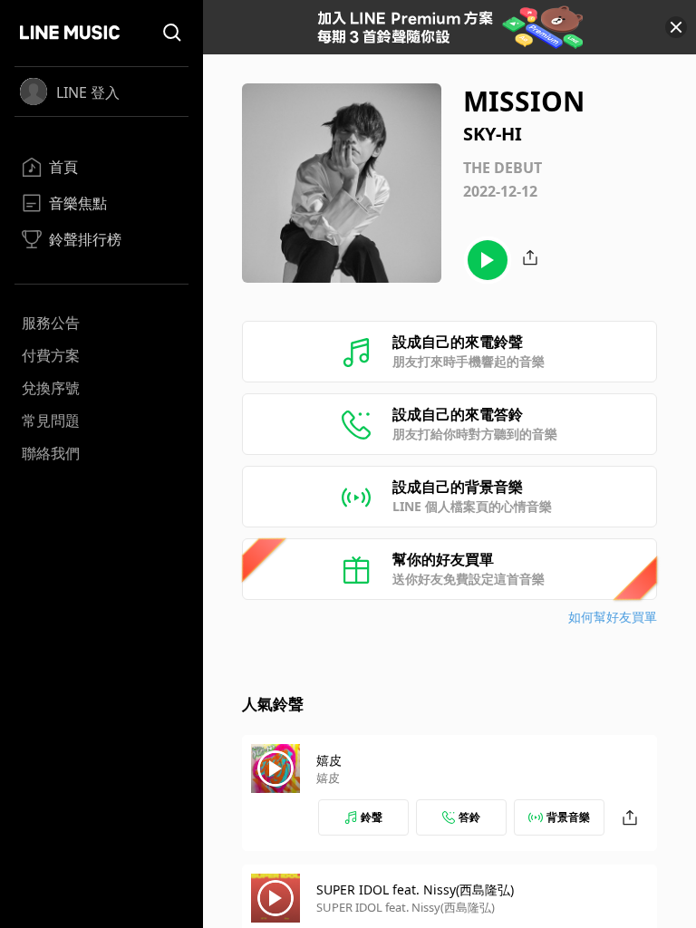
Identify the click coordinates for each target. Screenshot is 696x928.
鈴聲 (371, 817)
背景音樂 (568, 817)
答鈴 (469, 817)
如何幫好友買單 (612, 616)
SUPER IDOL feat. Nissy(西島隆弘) (415, 889)
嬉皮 (329, 759)
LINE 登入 (88, 92)
